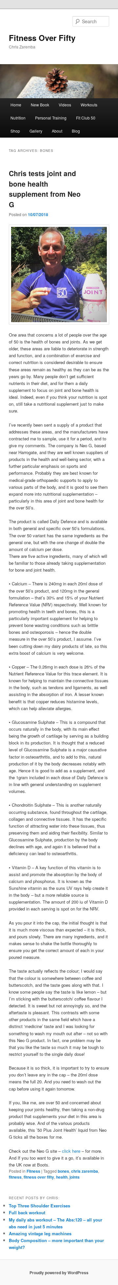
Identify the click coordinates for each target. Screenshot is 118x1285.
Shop (15, 131)
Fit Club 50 (85, 117)
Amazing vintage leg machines (40, 1233)
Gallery (36, 131)
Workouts (89, 104)
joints (74, 1177)
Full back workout (27, 1212)
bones (63, 1171)
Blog (76, 131)
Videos (65, 104)
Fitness (33, 1171)
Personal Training (51, 117)
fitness (15, 1177)
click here (71, 1151)
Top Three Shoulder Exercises (39, 1205)
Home (15, 104)
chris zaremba (84, 1171)
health (62, 1177)
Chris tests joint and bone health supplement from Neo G (45, 188)
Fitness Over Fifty (42, 37)
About (57, 131)
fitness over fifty (39, 1177)
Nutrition (18, 117)
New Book (40, 104)
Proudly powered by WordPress (59, 1273)
